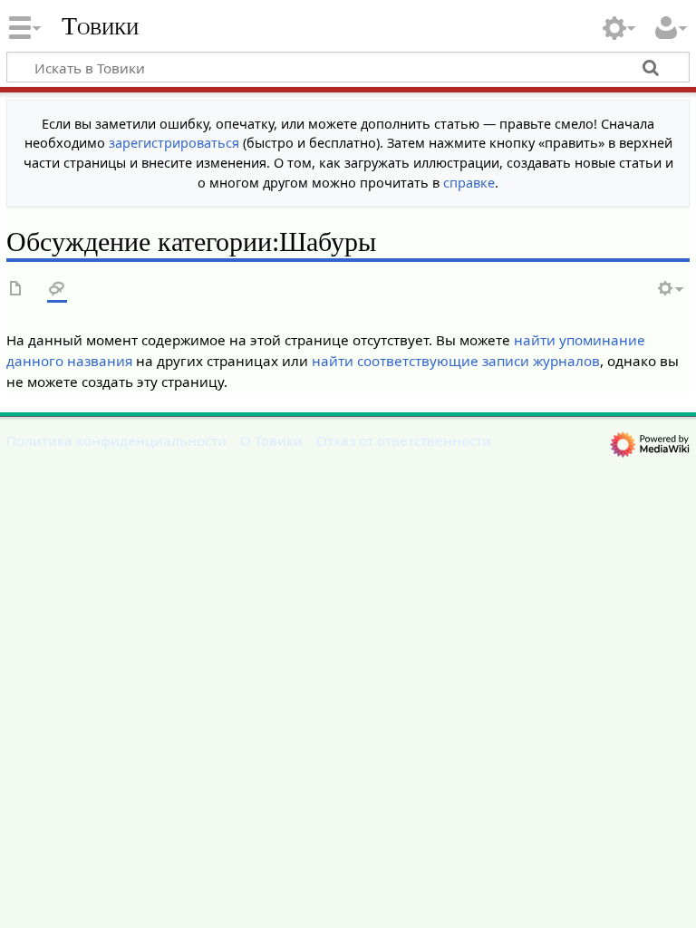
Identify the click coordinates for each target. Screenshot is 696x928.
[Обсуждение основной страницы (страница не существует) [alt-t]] (57, 289)
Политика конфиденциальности (116, 440)
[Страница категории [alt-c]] (16, 289)
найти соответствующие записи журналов (456, 361)
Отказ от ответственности (403, 440)
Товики (100, 26)
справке (469, 182)
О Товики (271, 440)
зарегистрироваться (174, 142)
